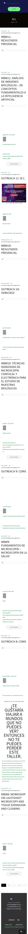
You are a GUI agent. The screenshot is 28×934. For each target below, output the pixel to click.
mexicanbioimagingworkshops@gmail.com (10, 33)
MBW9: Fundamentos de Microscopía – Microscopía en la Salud (14, 549)
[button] (14, 9)
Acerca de (11, 920)
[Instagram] (14, 913)
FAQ (18, 920)
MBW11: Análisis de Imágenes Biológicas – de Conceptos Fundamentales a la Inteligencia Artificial (13, 88)
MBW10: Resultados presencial (9, 249)
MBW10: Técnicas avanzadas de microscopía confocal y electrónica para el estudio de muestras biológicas (13, 375)
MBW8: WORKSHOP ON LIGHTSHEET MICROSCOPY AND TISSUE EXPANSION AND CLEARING (13, 801)
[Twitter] (18, 913)
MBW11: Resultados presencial (9, 40)
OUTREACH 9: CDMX (13, 471)
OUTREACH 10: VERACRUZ (10, 291)
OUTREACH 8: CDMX (13, 641)
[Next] (24, 885)
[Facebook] (9, 913)
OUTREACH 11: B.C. (13, 178)
